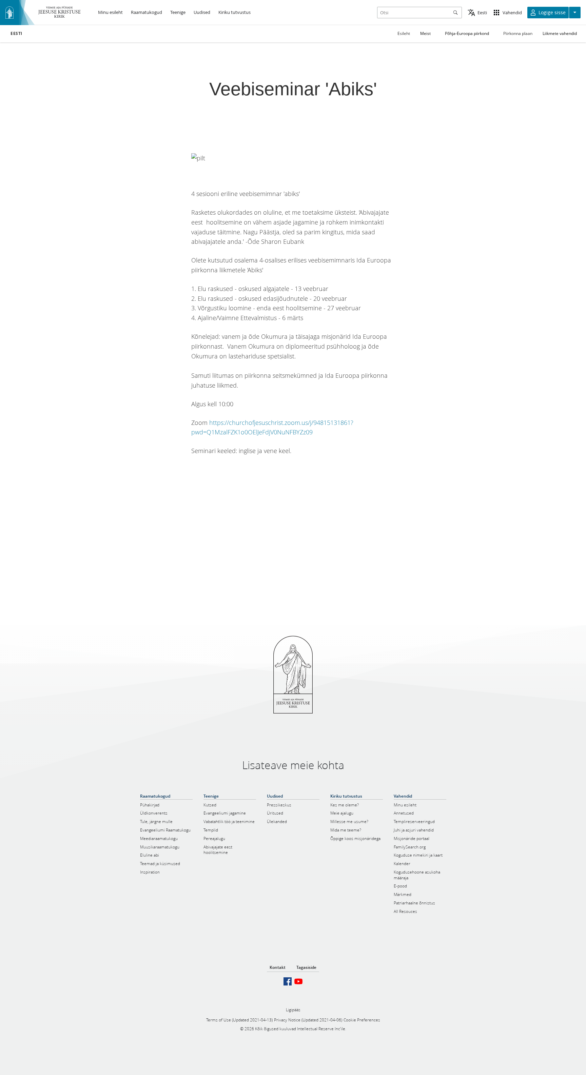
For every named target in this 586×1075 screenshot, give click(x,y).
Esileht (403, 33)
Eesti (16, 33)
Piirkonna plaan (517, 33)
